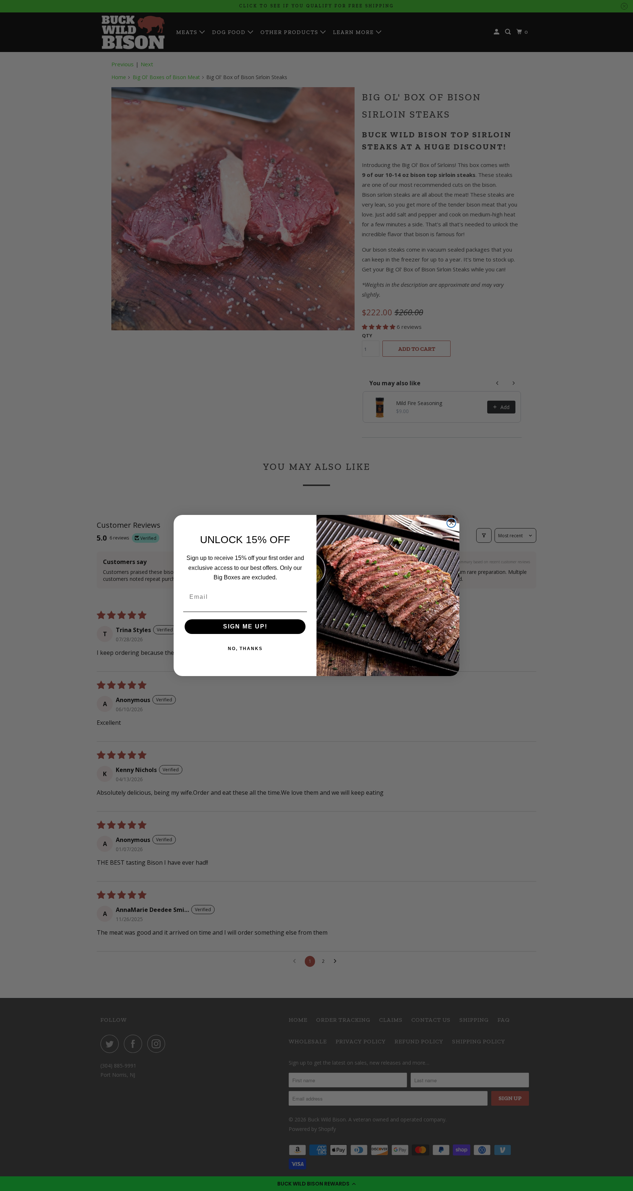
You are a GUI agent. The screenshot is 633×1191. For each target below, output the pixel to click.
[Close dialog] (451, 523)
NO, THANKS (245, 648)
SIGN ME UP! (245, 626)
